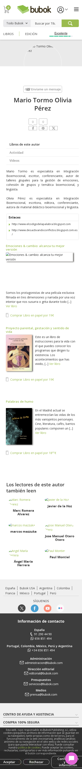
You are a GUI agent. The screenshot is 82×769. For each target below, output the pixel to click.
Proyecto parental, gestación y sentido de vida (37, 330)
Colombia (63, 588)
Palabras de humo (19, 401)
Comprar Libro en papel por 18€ (32, 453)
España (10, 588)
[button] (62, 9)
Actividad (16, 152)
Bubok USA (27, 588)
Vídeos (14, 160)
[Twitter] (53, 128)
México (24, 593)
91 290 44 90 (43, 634)
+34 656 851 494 (43, 650)
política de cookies (29, 747)
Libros (8, 34)
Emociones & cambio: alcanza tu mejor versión (35, 247)
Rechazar (36, 762)
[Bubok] (34, 9)
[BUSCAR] (70, 23)
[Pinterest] (43, 128)
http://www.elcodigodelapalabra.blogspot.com (41, 224)
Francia (10, 593)
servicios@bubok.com (43, 684)
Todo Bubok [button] (14, 23)
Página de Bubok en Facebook (34, 608)
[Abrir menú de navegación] (76, 9)
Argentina (45, 588)
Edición (31, 34)
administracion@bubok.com (44, 663)
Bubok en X (22, 608)
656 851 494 (43, 638)
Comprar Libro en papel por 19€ (31, 315)
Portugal (39, 593)
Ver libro (11, 306)
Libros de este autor (24, 144)
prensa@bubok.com (43, 694)
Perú (53, 593)
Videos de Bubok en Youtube (47, 608)
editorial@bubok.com (43, 673)
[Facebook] (33, 128)
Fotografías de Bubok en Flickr (60, 608)
